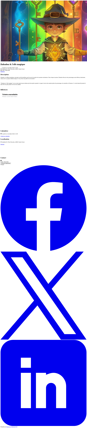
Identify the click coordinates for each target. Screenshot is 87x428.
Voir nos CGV (14, 426)
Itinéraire (2, 144)
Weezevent (8, 426)
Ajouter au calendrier (5, 136)
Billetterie (3, 71)
